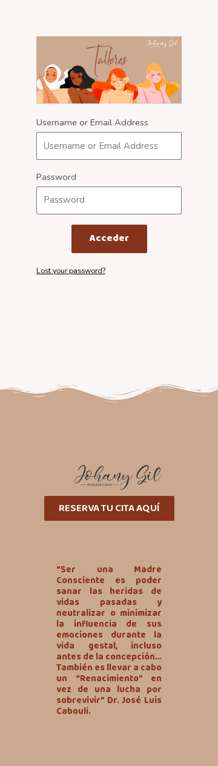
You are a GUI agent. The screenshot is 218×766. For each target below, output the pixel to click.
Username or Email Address (92, 122)
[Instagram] (79, 538)
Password (56, 177)
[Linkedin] (139, 538)
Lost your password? (70, 270)
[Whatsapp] (109, 538)
